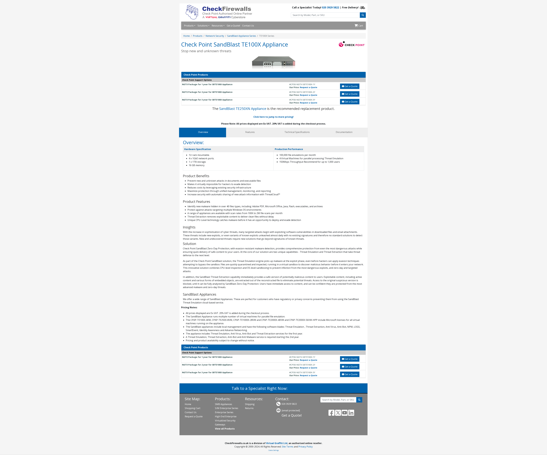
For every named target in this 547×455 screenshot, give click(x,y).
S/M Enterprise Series (226, 408)
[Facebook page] (331, 414)
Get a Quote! (233, 25)
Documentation (344, 132)
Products (189, 25)
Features (250, 132)
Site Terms (287, 446)
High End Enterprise (225, 416)
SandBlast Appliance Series (241, 35)
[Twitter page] (338, 414)
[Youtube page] (345, 414)
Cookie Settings (273, 450)
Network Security (215, 35)
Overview (203, 132)
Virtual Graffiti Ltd (276, 443)
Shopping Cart (192, 408)
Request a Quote (308, 87)
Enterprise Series (224, 412)
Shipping (250, 404)
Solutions (203, 25)
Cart (360, 25)
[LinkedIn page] (351, 414)
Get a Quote (351, 86)
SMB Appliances (223, 404)
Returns (249, 408)
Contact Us (248, 25)
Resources (217, 25)
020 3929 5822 (330, 7)
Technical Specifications (297, 132)
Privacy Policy (305, 446)
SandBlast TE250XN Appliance (242, 108)
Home (186, 35)
